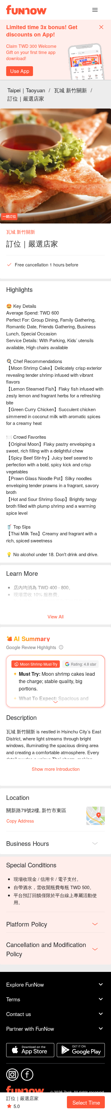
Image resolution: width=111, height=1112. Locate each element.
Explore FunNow (25, 984)
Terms (13, 999)
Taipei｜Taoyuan (26, 90)
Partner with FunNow (30, 1028)
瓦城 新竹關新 (70, 90)
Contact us (18, 1014)
